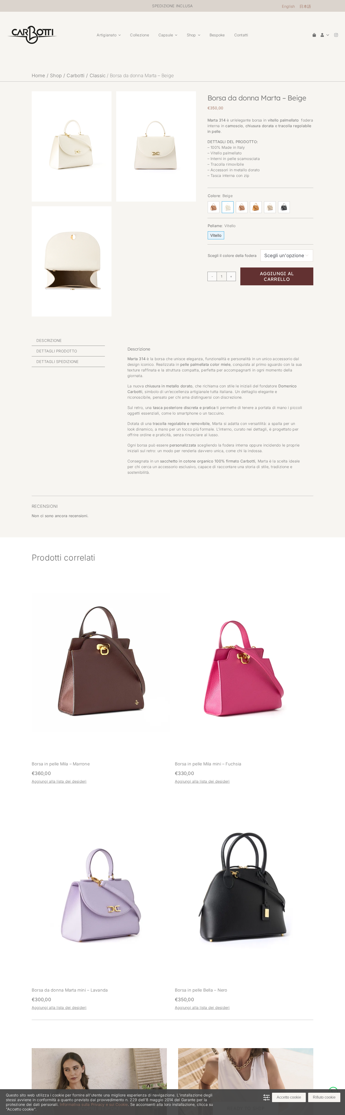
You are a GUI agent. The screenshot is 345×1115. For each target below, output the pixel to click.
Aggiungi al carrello (277, 276)
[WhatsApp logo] (333, 1088)
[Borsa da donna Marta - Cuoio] (213, 207)
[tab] (68, 340)
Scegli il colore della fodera (232, 255)
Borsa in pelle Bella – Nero (201, 990)
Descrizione (49, 340)
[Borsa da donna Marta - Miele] (256, 207)
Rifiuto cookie (324, 1097)
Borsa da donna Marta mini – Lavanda (70, 990)
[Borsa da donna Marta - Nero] (284, 207)
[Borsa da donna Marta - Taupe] (270, 207)
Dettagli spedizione (57, 361)
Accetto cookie (289, 1097)
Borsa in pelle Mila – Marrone (61, 763)
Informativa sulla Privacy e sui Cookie (94, 1104)
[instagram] (336, 35)
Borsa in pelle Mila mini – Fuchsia (208, 763)
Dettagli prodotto (56, 351)
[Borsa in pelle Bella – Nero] (244, 822)
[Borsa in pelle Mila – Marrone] (101, 596)
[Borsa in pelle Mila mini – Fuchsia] (244, 596)
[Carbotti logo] (32, 27)
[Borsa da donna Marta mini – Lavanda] (101, 822)
